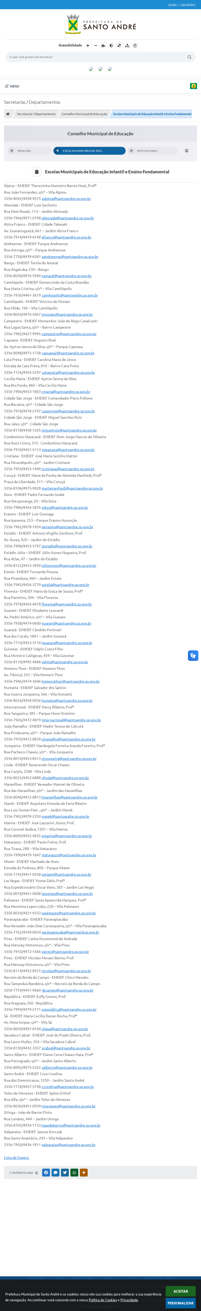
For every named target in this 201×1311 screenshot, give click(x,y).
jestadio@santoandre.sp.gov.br (67, 546)
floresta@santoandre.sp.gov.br (67, 604)
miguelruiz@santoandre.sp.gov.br (69, 430)
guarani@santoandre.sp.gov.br (66, 623)
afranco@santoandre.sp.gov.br (66, 237)
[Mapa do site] (127, 45)
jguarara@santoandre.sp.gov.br (67, 643)
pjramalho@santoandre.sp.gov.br (69, 739)
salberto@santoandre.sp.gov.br (67, 1067)
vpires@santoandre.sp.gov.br (65, 952)
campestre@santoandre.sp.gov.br (69, 334)
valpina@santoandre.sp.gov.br (66, 198)
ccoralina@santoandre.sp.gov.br (68, 1087)
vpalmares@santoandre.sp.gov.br (69, 913)
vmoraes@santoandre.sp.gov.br (67, 314)
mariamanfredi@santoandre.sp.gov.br (72, 488)
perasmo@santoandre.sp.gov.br (67, 527)
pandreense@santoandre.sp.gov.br (70, 257)
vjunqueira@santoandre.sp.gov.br (69, 758)
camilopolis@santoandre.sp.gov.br (70, 295)
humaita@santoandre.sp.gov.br (67, 700)
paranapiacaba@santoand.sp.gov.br (70, 932)
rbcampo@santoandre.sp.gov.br (67, 990)
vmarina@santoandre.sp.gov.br (67, 836)
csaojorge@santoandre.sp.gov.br (68, 411)
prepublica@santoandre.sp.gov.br (69, 1009)
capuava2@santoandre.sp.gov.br (68, 353)
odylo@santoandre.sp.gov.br (65, 662)
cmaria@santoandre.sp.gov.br (66, 392)
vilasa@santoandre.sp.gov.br (65, 1029)
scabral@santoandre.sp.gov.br (66, 1048)
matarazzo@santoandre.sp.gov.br (69, 855)
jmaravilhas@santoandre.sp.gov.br (70, 797)
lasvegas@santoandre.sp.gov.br (67, 894)
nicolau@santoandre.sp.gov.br (66, 971)
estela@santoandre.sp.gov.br (65, 585)
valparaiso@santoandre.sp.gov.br (69, 1145)
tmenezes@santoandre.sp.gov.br (69, 1106)
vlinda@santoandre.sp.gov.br (65, 778)
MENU (14, 86)
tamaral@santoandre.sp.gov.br (67, 276)
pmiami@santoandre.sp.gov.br (66, 874)
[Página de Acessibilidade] (135, 45)
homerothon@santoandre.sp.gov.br (71, 681)
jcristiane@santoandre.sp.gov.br (68, 469)
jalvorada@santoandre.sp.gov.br (68, 218)
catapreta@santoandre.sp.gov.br (68, 372)
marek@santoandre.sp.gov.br (65, 816)
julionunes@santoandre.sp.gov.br (69, 565)
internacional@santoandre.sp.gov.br (71, 720)
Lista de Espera (16, 1157)
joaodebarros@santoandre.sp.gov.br (71, 1125)
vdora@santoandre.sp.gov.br (65, 507)
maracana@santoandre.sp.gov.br (68, 450)
